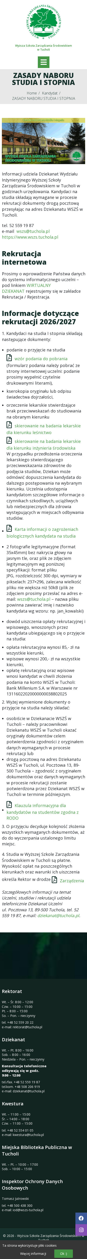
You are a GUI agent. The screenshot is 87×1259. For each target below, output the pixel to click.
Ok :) (63, 1253)
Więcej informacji (33, 1253)
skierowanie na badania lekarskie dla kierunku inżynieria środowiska (43, 444)
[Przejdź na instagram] (81, 1230)
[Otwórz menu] (43, 62)
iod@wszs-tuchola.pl (28, 1210)
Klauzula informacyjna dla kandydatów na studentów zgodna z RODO (42, 812)
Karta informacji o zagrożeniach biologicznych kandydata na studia (42, 532)
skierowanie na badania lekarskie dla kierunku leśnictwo (43, 429)
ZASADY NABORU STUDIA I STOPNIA (43, 98)
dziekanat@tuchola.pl (58, 915)
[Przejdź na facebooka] (81, 1218)
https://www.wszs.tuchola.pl (30, 237)
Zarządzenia (72, 880)
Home (32, 93)
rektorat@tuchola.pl (27, 1027)
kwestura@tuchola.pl (28, 1134)
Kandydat (50, 93)
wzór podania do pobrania (41, 358)
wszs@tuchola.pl (33, 231)
